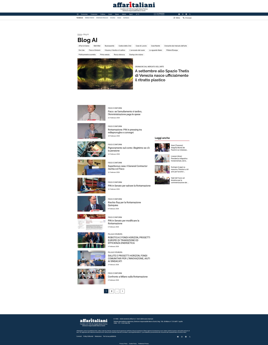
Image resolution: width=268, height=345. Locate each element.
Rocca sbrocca (119, 55)
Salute (124, 14)
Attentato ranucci (102, 18)
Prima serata (105, 55)
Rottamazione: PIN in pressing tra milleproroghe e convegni (125, 131)
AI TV (137, 14)
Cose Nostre (155, 46)
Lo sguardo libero (155, 50)
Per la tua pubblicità (109, 336)
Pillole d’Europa (115, 234)
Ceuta (119, 18)
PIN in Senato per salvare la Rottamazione (129, 185)
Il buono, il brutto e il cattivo (115, 50)
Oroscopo (188, 18)
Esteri (110, 14)
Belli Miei (97, 46)
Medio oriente (89, 18)
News (117, 14)
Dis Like (81, 50)
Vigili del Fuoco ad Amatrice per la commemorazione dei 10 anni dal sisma (180, 180)
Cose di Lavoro (141, 46)
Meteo (178, 18)
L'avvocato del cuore (137, 50)
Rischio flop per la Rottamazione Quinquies (124, 203)
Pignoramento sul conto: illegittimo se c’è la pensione (129, 149)
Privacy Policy (123, 343)
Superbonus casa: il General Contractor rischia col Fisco (127, 167)
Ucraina (112, 18)
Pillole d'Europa (172, 50)
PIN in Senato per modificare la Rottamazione (123, 222)
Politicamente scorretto (87, 55)
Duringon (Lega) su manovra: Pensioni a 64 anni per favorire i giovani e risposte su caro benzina (179, 169)
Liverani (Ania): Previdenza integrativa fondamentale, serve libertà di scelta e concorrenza (179, 158)
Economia (84, 14)
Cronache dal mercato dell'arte (175, 46)
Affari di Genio (84, 46)
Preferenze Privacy (143, 343)
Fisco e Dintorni (94, 50)
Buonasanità (109, 46)
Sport (131, 14)
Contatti (79, 336)
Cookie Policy (133, 343)
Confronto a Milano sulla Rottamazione (128, 276)
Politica (102, 14)
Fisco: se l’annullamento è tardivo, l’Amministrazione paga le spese (125, 113)
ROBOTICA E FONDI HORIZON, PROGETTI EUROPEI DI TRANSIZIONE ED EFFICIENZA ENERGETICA (129, 240)
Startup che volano (136, 55)
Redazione (98, 336)
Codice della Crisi (125, 46)
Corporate (94, 14)
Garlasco (126, 18)
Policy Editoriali (88, 336)
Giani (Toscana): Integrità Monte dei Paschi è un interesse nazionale (179, 147)
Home (79, 34)
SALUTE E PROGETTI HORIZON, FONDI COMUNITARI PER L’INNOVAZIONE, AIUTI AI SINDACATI (129, 258)
